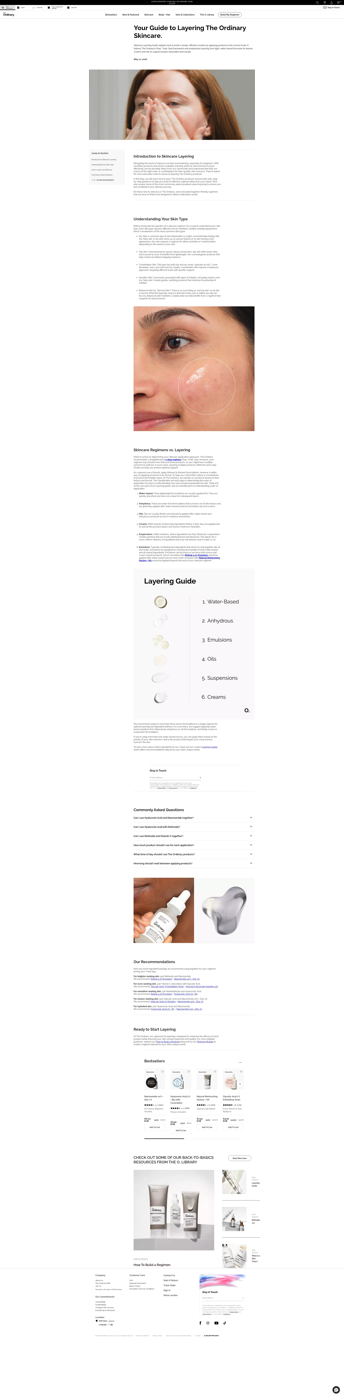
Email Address (207, 1298)
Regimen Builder (205, 1041)
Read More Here (240, 1158)
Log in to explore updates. (172, 3)
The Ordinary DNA (102, 1283)
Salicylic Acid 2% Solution (163, 1001)
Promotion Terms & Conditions (141, 1289)
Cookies (198, 1336)
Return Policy (134, 1286)
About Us (99, 1280)
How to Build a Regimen (168, 1041)
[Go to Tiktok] (224, 1323)
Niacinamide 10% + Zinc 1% (187, 979)
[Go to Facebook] (200, 1323)
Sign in (167, 1290)
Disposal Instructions (137, 1283)
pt (109, 1325)
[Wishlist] (162, 1070)
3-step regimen (173, 459)
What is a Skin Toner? (256, 1257)
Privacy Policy (161, 788)
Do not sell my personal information (178, 1336)
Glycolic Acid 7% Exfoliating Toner (167, 986)
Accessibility (100, 1302)
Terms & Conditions (142, 1336)
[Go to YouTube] (216, 1323)
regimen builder (210, 747)
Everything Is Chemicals (105, 1310)
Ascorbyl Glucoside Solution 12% (202, 986)
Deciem (74, 7)
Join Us (98, 1286)
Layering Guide (255, 1184)
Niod (23, 7)
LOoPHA (39, 7)
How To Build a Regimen (152, 1265)
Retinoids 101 (256, 1221)
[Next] (197, 2)
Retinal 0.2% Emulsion (196, 555)
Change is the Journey (104, 1308)
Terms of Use (173, 788)
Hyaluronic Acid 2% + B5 (186, 994)
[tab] (154, 1061)
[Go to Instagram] (207, 1323)
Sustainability (100, 1305)
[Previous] (146, 2)
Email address (156, 777)
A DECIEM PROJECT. (211, 1336)
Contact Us (193, 788)
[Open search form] (317, 2)
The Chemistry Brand (57, 7)
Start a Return (171, 1280)
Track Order (170, 1285)
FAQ (131, 1280)
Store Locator (171, 1295)
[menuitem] (7, 7)
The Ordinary (9, 7)
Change (111, 1321)
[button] (131, 14)
